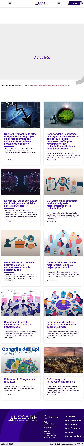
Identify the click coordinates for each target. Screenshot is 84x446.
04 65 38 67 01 (49, 433)
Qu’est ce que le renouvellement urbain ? (61, 380)
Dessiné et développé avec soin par (63, 444)
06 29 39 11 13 (49, 424)
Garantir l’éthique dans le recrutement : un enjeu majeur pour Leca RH (61, 265)
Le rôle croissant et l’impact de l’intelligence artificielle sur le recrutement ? (20, 203)
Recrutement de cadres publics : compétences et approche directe (61, 324)
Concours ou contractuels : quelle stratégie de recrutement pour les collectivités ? (63, 205)
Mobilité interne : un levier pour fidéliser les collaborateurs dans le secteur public (19, 266)
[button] (10, 3)
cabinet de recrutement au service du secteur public (51, 86)
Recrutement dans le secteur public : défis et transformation (18, 324)
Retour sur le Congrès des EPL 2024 (19, 380)
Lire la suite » (9, 159)
